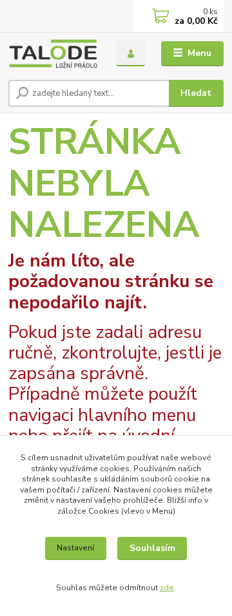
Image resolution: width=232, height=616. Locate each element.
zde (167, 588)
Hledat (195, 93)
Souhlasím (152, 548)
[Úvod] (53, 54)
